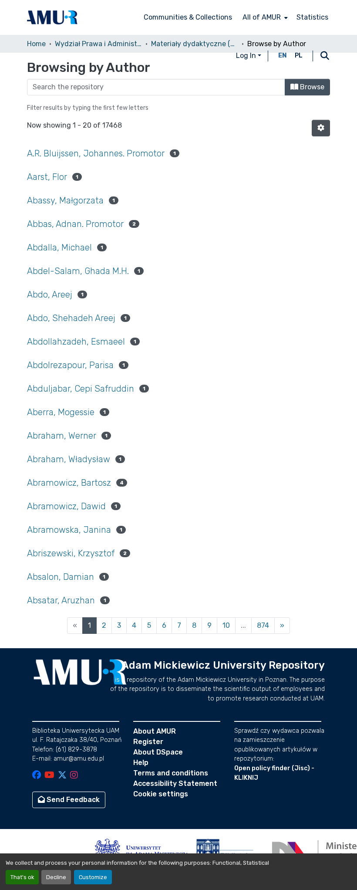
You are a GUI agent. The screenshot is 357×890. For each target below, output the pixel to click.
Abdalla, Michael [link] (59, 247)
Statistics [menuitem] (312, 17)
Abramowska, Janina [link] (69, 530)
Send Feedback (72, 799)
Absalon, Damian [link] (60, 577)
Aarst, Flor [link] (47, 177)
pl (299, 55)
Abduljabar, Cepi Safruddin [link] (80, 388)
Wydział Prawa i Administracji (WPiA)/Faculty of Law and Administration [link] (98, 44)
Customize (93, 877)
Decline (56, 877)
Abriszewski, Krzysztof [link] (71, 553)
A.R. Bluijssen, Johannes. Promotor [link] (96, 153)
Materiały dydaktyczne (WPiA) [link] (194, 44)
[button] (52, 17)
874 (263, 625)
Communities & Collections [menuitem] (188, 17)
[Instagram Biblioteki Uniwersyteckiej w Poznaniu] (74, 776)
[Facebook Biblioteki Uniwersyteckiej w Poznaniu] (36, 776)
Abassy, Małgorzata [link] (65, 200)
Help (140, 762)
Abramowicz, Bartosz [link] (69, 482)
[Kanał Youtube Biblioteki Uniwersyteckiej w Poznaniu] (49, 776)
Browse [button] (311, 87)
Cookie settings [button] (160, 794)
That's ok (22, 877)
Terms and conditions (170, 773)
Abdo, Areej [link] (49, 294)
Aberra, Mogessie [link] (60, 412)
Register (148, 742)
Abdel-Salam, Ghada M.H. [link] (78, 271)
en (282, 55)
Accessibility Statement (175, 783)
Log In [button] (247, 55)
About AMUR (154, 731)
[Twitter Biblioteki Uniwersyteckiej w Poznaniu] (62, 776)
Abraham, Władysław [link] (68, 459)
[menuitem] (264, 17)
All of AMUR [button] (261, 17)
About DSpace (158, 752)
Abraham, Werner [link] (61, 435)
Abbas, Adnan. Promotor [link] (75, 224)
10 (226, 625)
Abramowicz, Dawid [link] (66, 506)
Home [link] (36, 44)
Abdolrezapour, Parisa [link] (70, 365)
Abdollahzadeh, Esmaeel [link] (76, 341)
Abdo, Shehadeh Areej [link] (71, 318)
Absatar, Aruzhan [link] (61, 600)
